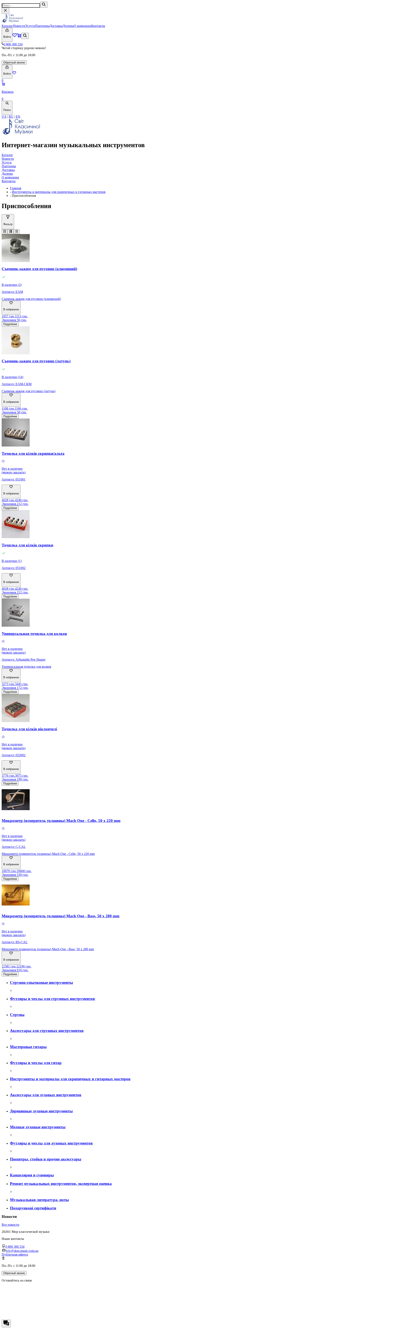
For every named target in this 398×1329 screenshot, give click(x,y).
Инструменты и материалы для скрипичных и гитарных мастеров (59, 192)
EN (18, 116)
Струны (17, 1014)
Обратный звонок (14, 62)
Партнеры (42, 26)
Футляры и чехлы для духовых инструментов (51, 1143)
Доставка (56, 26)
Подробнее (10, 324)
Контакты (98, 26)
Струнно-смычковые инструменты (41, 982)
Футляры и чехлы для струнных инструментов (52, 998)
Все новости (10, 1224)
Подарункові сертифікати (33, 1208)
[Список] (11, 231)
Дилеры (68, 26)
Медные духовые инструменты (38, 1127)
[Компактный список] (17, 231)
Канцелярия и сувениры (32, 1175)
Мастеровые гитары (28, 1047)
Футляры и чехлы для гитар (36, 1063)
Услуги (30, 26)
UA (4, 116)
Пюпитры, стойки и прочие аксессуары (45, 1159)
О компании (82, 26)
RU (11, 116)
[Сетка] (5, 231)
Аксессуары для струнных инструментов (47, 1030)
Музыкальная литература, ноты (39, 1200)
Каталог (7, 26)
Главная (15, 188)
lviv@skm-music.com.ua (22, 1251)
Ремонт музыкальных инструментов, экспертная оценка (61, 1183)
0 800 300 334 (13, 44)
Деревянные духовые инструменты (41, 1111)
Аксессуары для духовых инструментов (45, 1095)
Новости (19, 26)
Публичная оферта (15, 1254)
